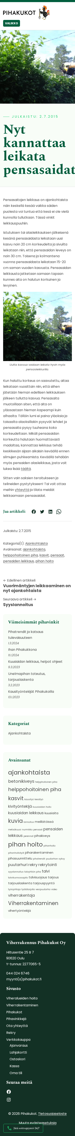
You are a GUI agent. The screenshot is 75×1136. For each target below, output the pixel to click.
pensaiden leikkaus (18, 561)
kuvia (15, 821)
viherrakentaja (21, 895)
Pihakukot (14, 1012)
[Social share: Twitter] (42, 511)
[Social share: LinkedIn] (50, 511)
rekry (33, 864)
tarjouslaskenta (20, 883)
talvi (46, 871)
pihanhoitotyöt (16, 852)
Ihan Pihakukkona (22, 649)
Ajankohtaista (36, 543)
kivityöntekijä (20, 806)
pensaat (57, 555)
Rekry (11, 1032)
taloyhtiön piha (32, 871)
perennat (29, 836)
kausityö (29, 799)
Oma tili (16, 1073)
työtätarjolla (28, 889)
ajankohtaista (34, 549)
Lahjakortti (18, 1052)
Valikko (11, 23)
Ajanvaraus (19, 1045)
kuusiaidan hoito (42, 807)
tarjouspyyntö (44, 883)
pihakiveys (42, 835)
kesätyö (39, 799)
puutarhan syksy (55, 858)
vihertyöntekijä (19, 910)
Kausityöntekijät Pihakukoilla (31, 691)
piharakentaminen (39, 852)
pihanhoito (49, 845)
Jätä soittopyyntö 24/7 (27, 1128)
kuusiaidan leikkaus (26, 812)
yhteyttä (22, 489)
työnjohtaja (14, 889)
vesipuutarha (43, 889)
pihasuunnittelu (20, 858)
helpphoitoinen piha (46, 782)
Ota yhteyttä (17, 1025)
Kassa (14, 1066)
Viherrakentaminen (33, 903)
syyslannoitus (16, 871)
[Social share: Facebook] (34, 511)
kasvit (44, 555)
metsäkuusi (14, 829)
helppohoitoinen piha (20, 555)
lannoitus (29, 822)
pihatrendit (39, 858)
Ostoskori (17, 1059)
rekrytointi (47, 864)
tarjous (53, 877)
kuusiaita (51, 813)
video (54, 889)
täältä (26, 468)
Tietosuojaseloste (52, 1113)
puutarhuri (18, 864)
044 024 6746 (17, 973)
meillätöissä (44, 821)
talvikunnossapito (18, 877)
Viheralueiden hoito (22, 998)
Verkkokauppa (18, 1039)
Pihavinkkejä (16, 1018)
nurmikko (27, 829)
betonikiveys (21, 781)
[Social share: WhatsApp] (59, 511)
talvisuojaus (38, 877)
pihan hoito (44, 561)
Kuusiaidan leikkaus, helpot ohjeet (35, 661)
